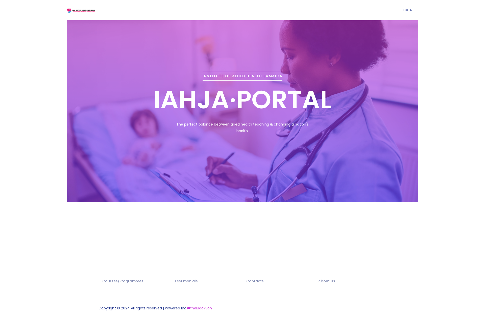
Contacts (255, 281)
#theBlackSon (199, 308)
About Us (326, 281)
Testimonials (186, 281)
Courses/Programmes (122, 281)
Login (407, 10)
